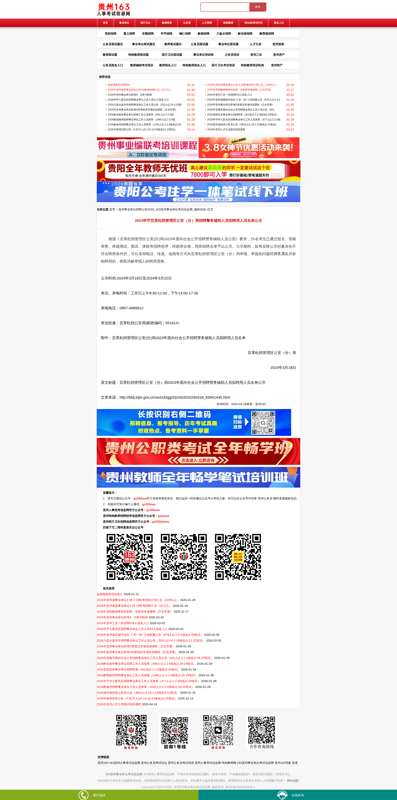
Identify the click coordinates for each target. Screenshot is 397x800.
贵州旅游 (278, 44)
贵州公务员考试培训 (181, 762)
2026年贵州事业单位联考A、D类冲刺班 (130, 94)
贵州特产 (277, 65)
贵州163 (260, 404)
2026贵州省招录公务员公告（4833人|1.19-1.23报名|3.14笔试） (242, 124)
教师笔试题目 (173, 44)
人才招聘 (207, 22)
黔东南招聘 (245, 33)
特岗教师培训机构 (252, 65)
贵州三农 (256, 54)
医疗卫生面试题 (172, 54)
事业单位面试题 (228, 44)
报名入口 (279, 22)
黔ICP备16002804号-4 (240, 787)
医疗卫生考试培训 (223, 65)
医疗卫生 (146, 22)
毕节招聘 (166, 33)
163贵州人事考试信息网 (124, 762)
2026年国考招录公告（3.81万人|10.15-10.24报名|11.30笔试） (142, 129)
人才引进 (255, 44)
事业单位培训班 (203, 54)
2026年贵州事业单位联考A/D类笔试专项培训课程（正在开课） (142, 109)
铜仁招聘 (185, 33)
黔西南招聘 (266, 33)
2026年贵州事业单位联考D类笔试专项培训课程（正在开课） (240, 104)
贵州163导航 (283, 762)
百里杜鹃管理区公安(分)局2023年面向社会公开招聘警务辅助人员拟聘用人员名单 (179, 338)
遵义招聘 (129, 33)
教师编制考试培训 (141, 65)
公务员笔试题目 (113, 44)
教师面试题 (110, 54)
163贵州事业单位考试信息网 (255, 762)
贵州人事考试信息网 (208, 762)
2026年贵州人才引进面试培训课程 (226, 129)
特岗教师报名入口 (194, 65)
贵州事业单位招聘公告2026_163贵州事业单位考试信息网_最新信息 (162, 209)
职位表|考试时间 (254, 22)
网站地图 (293, 780)
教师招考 (167, 22)
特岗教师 (228, 22)
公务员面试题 (199, 44)
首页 (105, 22)
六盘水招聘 (223, 33)
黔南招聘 (203, 33)
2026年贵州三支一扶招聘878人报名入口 (229, 94)
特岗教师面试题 (138, 54)
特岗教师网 (229, 762)
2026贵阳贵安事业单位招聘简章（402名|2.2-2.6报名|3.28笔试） (243, 114)
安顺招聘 (148, 33)
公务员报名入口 (113, 65)
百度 (295, 762)
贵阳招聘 (110, 33)
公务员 (187, 22)
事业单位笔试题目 (143, 44)
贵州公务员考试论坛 (154, 762)
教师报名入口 (168, 65)
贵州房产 (279, 54)
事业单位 (124, 22)
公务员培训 (232, 54)
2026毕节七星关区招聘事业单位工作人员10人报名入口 (138, 99)
